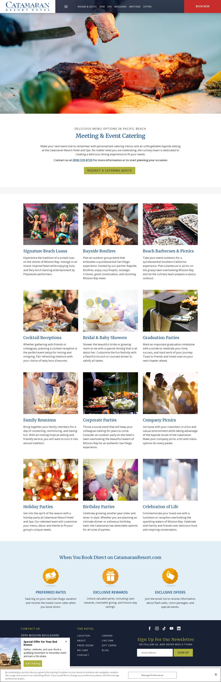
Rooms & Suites (87, 6)
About (81, 640)
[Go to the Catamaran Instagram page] (158, 628)
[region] (110, 675)
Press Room (85, 645)
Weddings (120, 6)
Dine (102, 6)
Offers (147, 6)
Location (83, 635)
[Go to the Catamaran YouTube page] (173, 628)
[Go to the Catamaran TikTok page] (165, 628)
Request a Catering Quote (109, 170)
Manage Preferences (152, 675)
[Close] (215, 674)
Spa (109, 6)
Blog (105, 650)
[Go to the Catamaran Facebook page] (151, 628)
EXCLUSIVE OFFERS (170, 592)
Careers (107, 635)
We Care (82, 650)
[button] (66, 5)
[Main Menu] (66, 7)
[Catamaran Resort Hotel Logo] (27, 6)
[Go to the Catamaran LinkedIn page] (180, 628)
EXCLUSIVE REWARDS (110, 592)
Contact (83, 655)
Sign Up (183, 652)
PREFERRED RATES (51, 592)
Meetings (135, 6)
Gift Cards (109, 645)
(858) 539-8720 (82, 160)
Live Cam (107, 640)
